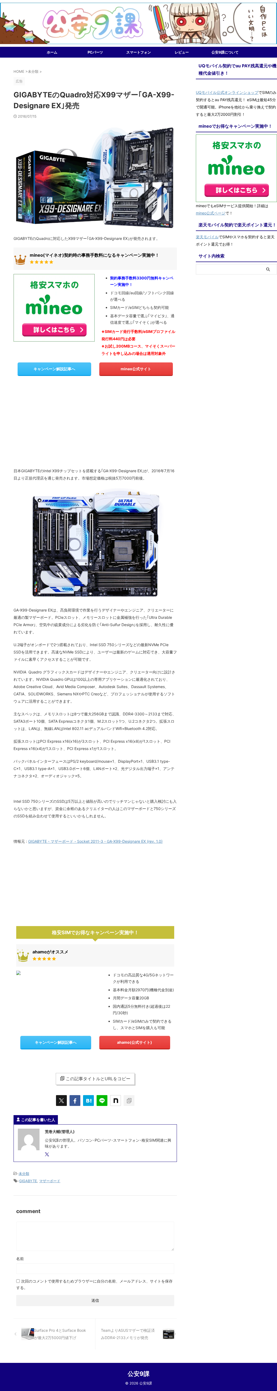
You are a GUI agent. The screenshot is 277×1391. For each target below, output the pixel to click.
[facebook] (75, 1100)
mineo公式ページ (210, 213)
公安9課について (225, 52)
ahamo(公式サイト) (134, 1042)
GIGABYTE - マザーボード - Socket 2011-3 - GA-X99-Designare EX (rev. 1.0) (95, 841)
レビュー (182, 52)
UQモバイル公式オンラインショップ (227, 92)
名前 (20, 1258)
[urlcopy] (129, 1100)
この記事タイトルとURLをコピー (98, 1078)
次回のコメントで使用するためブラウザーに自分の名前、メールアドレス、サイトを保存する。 (94, 1284)
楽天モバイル (207, 236)
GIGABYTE (28, 1181)
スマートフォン (138, 52)
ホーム (52, 52)
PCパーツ (95, 52)
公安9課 (139, 1373)
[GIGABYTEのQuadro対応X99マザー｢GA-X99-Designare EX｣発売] (88, 1100)
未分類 (24, 1173)
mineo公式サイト (136, 368)
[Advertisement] (95, 424)
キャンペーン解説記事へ (54, 368)
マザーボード (49, 1181)
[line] (102, 1100)
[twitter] (61, 1100)
